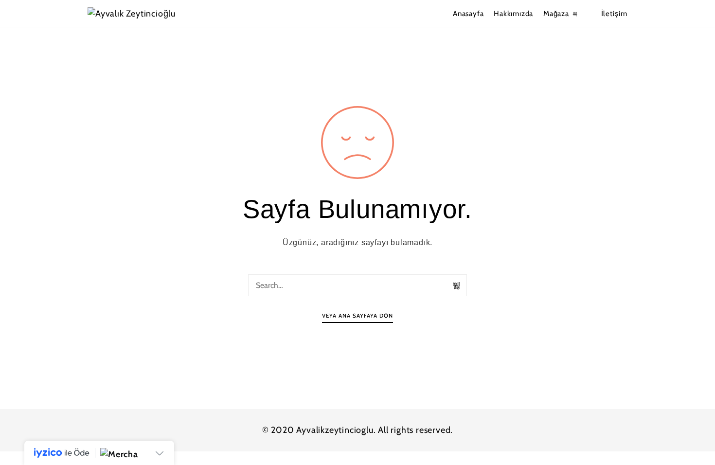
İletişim (614, 13)
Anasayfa (468, 13)
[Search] (457, 285)
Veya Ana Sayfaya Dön (357, 315)
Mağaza (556, 13)
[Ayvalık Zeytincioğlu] (150, 13)
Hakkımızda (513, 13)
